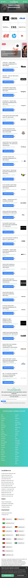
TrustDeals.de (21, 527)
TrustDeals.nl (20, 539)
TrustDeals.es (8, 531)
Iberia (16, 429)
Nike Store (3, 443)
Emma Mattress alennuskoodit (8, 487)
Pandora (3, 447)
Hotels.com (17, 427)
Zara (16, 462)
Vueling (16, 460)
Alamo (2, 416)
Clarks (2, 431)
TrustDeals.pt (8, 543)
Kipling (16, 434)
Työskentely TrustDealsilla (7, 503)
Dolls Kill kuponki (14, 297)
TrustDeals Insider (5, 507)
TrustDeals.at (8, 519)
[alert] (14, 572)
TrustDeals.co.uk (9, 555)
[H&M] (6, 36)
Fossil (16, 420)
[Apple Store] (6, 18)
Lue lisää (24, 572)
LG (15, 436)
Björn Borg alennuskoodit (7, 482)
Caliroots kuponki (14, 67)
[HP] (14, 36)
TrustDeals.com (9, 551)
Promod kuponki (14, 310)
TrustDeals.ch (8, 527)
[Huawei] (22, 36)
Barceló (2, 424)
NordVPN (3, 445)
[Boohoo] (6, 27)
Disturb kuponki (13, 283)
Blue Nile (3, 427)
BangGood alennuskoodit (7, 480)
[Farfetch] (22, 27)
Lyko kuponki (13, 241)
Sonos (2, 458)
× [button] (26, 567)
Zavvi (16, 463)
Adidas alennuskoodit (6, 475)
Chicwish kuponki (14, 161)
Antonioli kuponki (14, 323)
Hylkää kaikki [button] (20, 575)
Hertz (16, 425)
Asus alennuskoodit (6, 478)
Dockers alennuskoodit (6, 485)
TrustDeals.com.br (9, 523)
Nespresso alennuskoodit (7, 494)
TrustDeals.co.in (9, 535)
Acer (2, 415)
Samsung (3, 456)
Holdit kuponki (13, 335)
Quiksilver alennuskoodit (7, 496)
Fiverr (16, 416)
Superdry (3, 460)
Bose (2, 429)
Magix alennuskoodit (6, 492)
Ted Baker (17, 442)
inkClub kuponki (13, 79)
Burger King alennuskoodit (7, 484)
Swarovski (17, 440)
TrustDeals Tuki (4, 514)
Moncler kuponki (14, 133)
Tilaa (3, 401)
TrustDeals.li (8, 539)
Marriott (2, 440)
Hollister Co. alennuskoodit (7, 489)
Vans (16, 454)
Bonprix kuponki (13, 92)
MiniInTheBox (4, 442)
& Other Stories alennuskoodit (8, 473)
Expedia (17, 415)
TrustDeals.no (8, 547)
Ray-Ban (3, 452)
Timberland (17, 443)
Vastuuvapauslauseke (6, 513)
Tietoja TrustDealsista (6, 502)
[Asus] (22, 18)
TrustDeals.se (21, 543)
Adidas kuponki (13, 202)
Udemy (16, 449)
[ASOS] (14, 18)
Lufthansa (3, 438)
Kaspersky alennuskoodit (7, 491)
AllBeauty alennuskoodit (7, 477)
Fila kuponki (13, 214)
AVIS (2, 422)
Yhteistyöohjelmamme (6, 505)
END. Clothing (4, 434)
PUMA (16, 438)
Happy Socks (18, 424)
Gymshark (17, 422)
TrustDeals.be (21, 519)
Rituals (2, 454)
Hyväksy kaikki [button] (7, 575)
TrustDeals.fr (21, 531)
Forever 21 (17, 418)
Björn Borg (3, 425)
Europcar (3, 436)
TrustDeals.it (22, 535)
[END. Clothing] (14, 27)
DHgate (2, 433)
